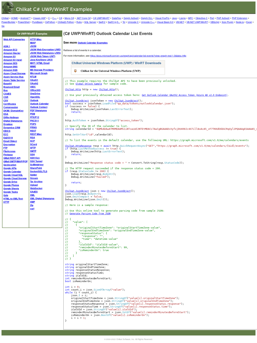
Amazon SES (10, 63)
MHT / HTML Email (39, 63)
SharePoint (36, 168)
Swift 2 (102, 22)
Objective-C (201, 18)
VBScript (214, 22)
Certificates (9, 103)
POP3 (33, 124)
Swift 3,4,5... (114, 22)
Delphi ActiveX (131, 18)
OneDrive (35, 93)
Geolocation (9, 164)
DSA (5, 114)
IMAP (33, 42)
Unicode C (133, 22)
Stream (34, 178)
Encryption (9, 144)
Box (5, 90)
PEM (32, 113)
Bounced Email (11, 87)
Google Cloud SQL (13, 175)
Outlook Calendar (39, 103)
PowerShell (24, 22)
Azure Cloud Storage (14, 73)
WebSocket (36, 188)
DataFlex (116, 18)
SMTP (33, 151)
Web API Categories (14, 39)
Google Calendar (12, 171)
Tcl (123, 22)
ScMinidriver (37, 164)
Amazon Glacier (12, 53)
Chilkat (5, 18)
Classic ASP (39, 18)
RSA (32, 137)
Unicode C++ (148, 22)
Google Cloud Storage (15, 178)
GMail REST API (11, 158)
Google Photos (11, 185)
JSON (33, 46)
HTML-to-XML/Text (13, 198)
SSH (32, 154)
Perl (212, 18)
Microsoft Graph (38, 73)
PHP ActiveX (223, 18)
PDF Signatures (38, 110)
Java (174, 18)
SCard (33, 144)
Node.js (240, 22)
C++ (54, 18)
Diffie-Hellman (11, 117)
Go (3, 25)
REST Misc (36, 134)
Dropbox (8, 124)
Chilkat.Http (73, 89)
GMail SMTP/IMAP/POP (15, 161)
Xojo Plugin (227, 22)
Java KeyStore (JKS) (41, 59)
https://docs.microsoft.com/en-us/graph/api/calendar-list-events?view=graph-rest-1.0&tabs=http (138, 55)
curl (32, 208)
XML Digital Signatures (42, 198)
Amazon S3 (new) (12, 59)
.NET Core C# (83, 18)
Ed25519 (8, 137)
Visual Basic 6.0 (165, 22)
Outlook (34, 100)
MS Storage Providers (42, 69)
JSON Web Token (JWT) (42, 56)
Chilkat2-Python (66, 22)
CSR (5, 97)
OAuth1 (34, 80)
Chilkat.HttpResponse (78, 146)
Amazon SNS (10, 66)
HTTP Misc (36, 39)
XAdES (34, 191)
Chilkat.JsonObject (77, 100)
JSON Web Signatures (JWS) (45, 53)
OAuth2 (34, 83)
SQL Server (90, 22)
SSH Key (35, 157)
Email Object (10, 141)
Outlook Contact (38, 107)
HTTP (6, 202)
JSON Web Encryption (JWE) (45, 49)
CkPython (50, 22)
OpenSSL (35, 97)
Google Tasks (10, 192)
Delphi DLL (147, 18)
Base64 (7, 83)
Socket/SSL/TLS (38, 171)
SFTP (33, 147)
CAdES (7, 93)
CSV (5, 100)
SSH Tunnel (36, 161)
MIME (33, 66)
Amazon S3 (9, 56)
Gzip (5, 195)
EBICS (6, 131)
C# (60, 18)
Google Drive (10, 181)
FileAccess (9, 151)
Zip (31, 205)
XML (32, 195)
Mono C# (69, 18)
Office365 (35, 90)
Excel (249, 22)
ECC (5, 134)
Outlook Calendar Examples (93, 42)
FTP (5, 147)
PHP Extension (239, 18)
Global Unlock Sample (89, 84)
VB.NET (180, 22)
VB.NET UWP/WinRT (197, 22)
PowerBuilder (8, 22)
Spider (33, 174)
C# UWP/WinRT (101, 18)
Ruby (79, 22)
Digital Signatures (12, 120)
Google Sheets (11, 188)
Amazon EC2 (10, 49)
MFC (190, 18)
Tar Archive (36, 181)
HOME (14, 18)
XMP (32, 201)
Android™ (25, 18)
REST (33, 130)
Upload (34, 185)
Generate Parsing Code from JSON (90, 213)
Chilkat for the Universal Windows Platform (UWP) (111, 70)
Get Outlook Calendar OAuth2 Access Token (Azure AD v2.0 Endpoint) (184, 95)
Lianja (182, 18)
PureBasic (37, 22)
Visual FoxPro (162, 18)
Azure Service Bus (13, 76)
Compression (10, 107)
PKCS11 (34, 120)
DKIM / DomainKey (13, 110)
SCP (32, 141)
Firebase (8, 154)
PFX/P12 (34, 117)
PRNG (33, 127)
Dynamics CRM (11, 127)
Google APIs (10, 168)
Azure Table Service (14, 80)
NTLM (33, 76)
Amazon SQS (10, 70)
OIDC (33, 86)
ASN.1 (6, 46)
